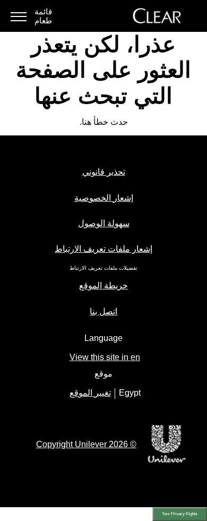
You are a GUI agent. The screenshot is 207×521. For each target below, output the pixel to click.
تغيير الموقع (90, 392)
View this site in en (105, 357)
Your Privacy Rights (179, 513)
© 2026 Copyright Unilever (86, 444)
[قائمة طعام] (19, 16)
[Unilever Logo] (166, 461)
